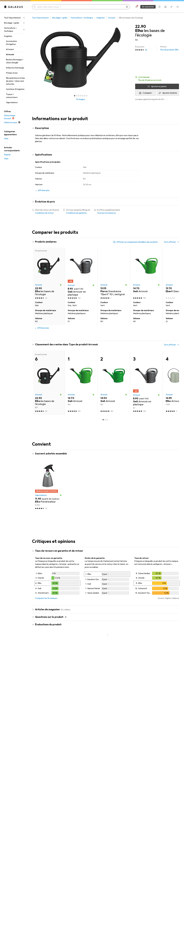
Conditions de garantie (76, 213)
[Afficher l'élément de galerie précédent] (31, 57)
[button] (157, 79)
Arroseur (10, 49)
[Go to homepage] (13, 7)
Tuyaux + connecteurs (12, 96)
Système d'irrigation (15, 89)
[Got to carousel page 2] (76, 95)
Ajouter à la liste (169, 93)
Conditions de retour (44, 213)
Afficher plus (43, 328)
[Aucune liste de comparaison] (165, 7)
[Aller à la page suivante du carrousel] (174, 286)
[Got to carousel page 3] (78, 95)
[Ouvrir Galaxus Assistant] (159, 7)
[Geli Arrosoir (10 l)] (113, 382)
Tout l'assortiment (12, 18)
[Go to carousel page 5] (109, 334)
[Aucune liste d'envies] (171, 7)
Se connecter (148, 7)
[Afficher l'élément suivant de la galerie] (129, 57)
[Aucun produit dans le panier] (177, 7)
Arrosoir (10, 54)
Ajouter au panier (159, 86)
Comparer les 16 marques (46, 598)
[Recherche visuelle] (127, 6)
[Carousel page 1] (74, 95)
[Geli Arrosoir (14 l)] (146, 274)
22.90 (140, 26)
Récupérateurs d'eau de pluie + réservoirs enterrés (15, 81)
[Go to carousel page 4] (107, 334)
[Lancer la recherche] (34, 6)
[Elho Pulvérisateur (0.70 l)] (48, 485)
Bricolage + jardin (11, 23)
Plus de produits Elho (169, 48)
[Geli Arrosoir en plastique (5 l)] (81, 274)
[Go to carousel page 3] (105, 334)
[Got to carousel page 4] (80, 95)
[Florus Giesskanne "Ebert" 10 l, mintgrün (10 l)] (113, 274)
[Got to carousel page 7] (86, 95)
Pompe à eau (12, 73)
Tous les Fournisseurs (106, 213)
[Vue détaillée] (57, 584)
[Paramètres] (136, 7)
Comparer (147, 93)
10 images (80, 99)
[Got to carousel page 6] (84, 95)
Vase (6, 138)
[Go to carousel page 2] (103, 334)
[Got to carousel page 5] (82, 95)
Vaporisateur (12, 102)
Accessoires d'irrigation (11, 42)
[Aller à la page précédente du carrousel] (36, 286)
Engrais (7, 154)
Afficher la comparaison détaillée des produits (137, 242)
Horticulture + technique (10, 29)
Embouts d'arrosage (15, 68)
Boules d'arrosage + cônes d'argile (14, 61)
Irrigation (8, 36)
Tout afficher (170, 242)
